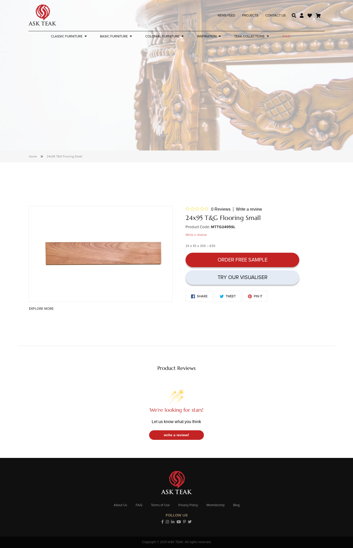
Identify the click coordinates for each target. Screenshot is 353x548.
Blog (236, 505)
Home (33, 156)
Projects (250, 15)
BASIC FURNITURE (114, 36)
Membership (215, 505)
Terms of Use (160, 505)
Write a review (249, 209)
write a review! (176, 435)
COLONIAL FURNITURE (162, 36)
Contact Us (275, 15)
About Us (120, 505)
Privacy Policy (188, 505)
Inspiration (207, 36)
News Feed (226, 15)
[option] (100, 254)
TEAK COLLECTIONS (249, 36)
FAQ (139, 505)
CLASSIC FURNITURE (66, 36)
